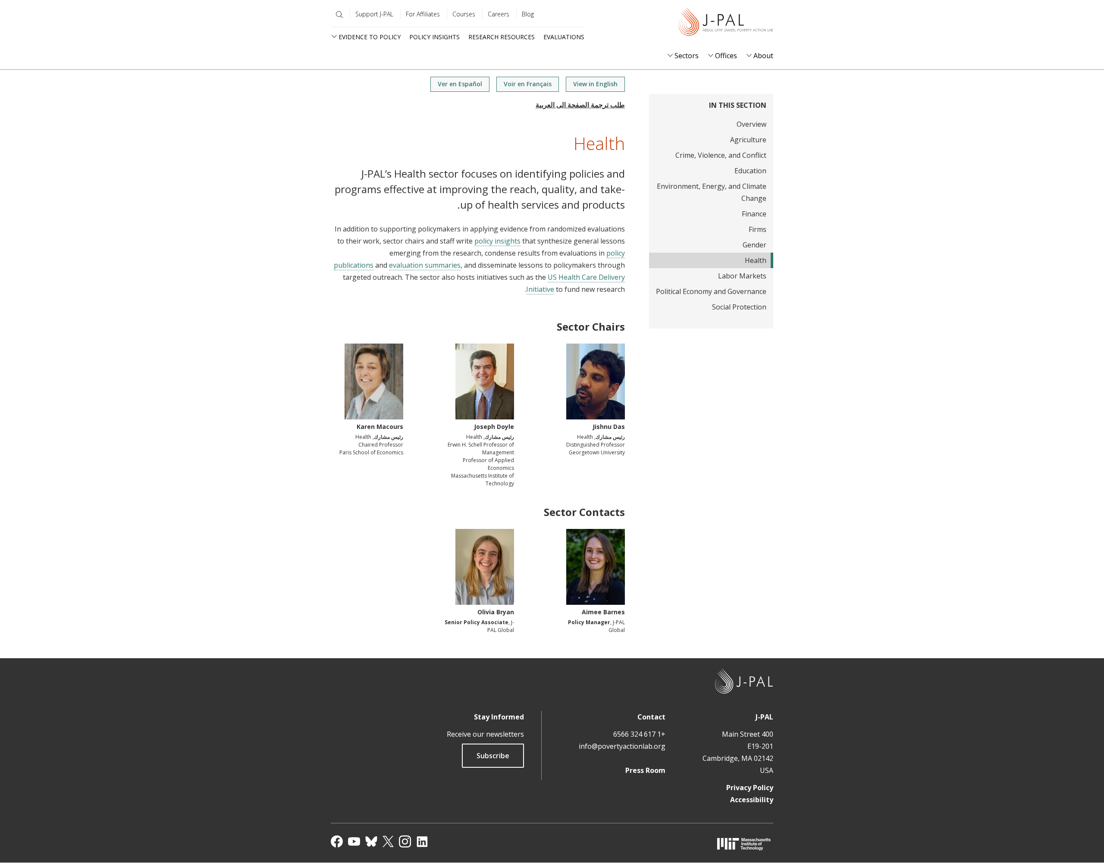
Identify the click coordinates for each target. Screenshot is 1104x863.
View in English (595, 84)
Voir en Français (528, 84)
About (763, 56)
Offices (726, 56)
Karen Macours (380, 426)
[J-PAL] (725, 23)
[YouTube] (354, 841)
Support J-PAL (374, 14)
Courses (463, 14)
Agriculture (748, 139)
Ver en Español (460, 84)
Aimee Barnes (603, 612)
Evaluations (563, 37)
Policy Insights (434, 37)
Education (750, 170)
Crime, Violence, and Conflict (720, 155)
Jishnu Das (609, 426)
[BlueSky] (371, 841)
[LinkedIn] (422, 841)
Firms (757, 229)
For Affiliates (423, 14)
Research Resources (501, 37)
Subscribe (493, 755)
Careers (498, 14)
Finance (754, 214)
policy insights (497, 241)
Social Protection (739, 307)
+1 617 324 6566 (639, 734)
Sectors (686, 56)
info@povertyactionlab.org (622, 746)
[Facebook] (337, 841)
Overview (751, 124)
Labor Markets (742, 276)
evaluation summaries (425, 265)
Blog (528, 14)
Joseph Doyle (494, 426)
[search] (337, 14)
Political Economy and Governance (711, 291)
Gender (754, 245)
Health (755, 260)
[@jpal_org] (405, 841)
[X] (388, 841)
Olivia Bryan (495, 612)
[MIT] (744, 843)
